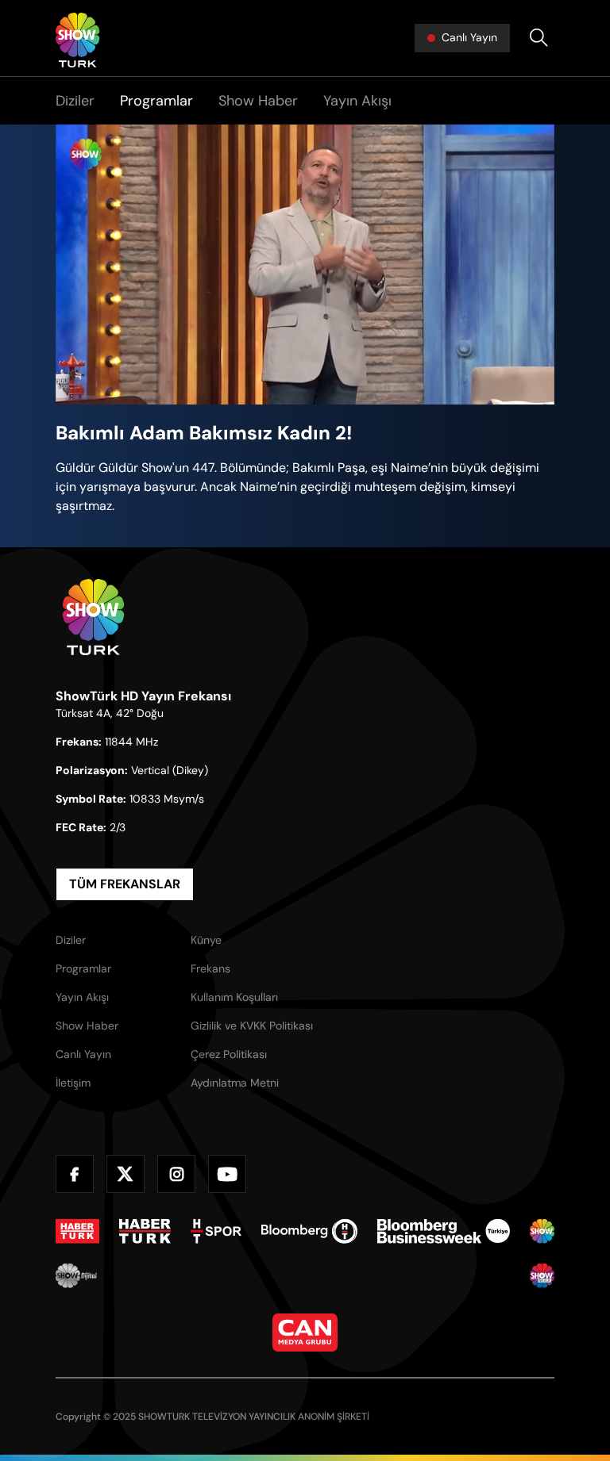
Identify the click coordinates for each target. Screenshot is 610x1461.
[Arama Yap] (538, 38)
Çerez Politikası (229, 1054)
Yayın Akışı (357, 100)
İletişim (73, 1083)
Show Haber (258, 100)
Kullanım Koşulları (234, 997)
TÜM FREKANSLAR (124, 884)
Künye (206, 940)
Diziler (75, 100)
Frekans (210, 968)
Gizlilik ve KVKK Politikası (252, 1025)
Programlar (156, 100)
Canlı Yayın (83, 1054)
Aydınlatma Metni (235, 1083)
